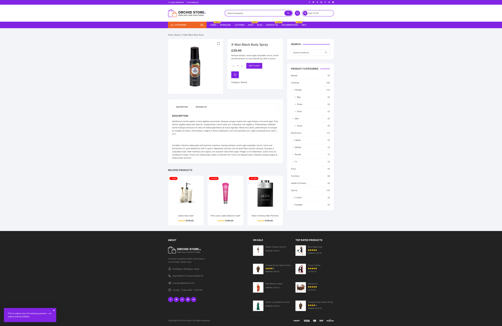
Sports (294, 190)
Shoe (299, 111)
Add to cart (254, 66)
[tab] (182, 106)
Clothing (239, 25)
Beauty (178, 35)
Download (225, 25)
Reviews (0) (201, 107)
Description (182, 107)
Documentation (291, 24)
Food (293, 169)
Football (298, 204)
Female (298, 90)
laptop (298, 140)
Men (297, 118)
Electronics (296, 133)
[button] (218, 44)
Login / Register (177, 2)
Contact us (273, 24)
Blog (259, 25)
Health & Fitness (298, 183)
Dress (299, 104)
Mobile (298, 147)
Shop (251, 24)
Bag (298, 97)
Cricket (298, 197)
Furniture (295, 176)
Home (214, 24)
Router (298, 154)
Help (304, 25)
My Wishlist (193, 2)
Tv (296, 161)
